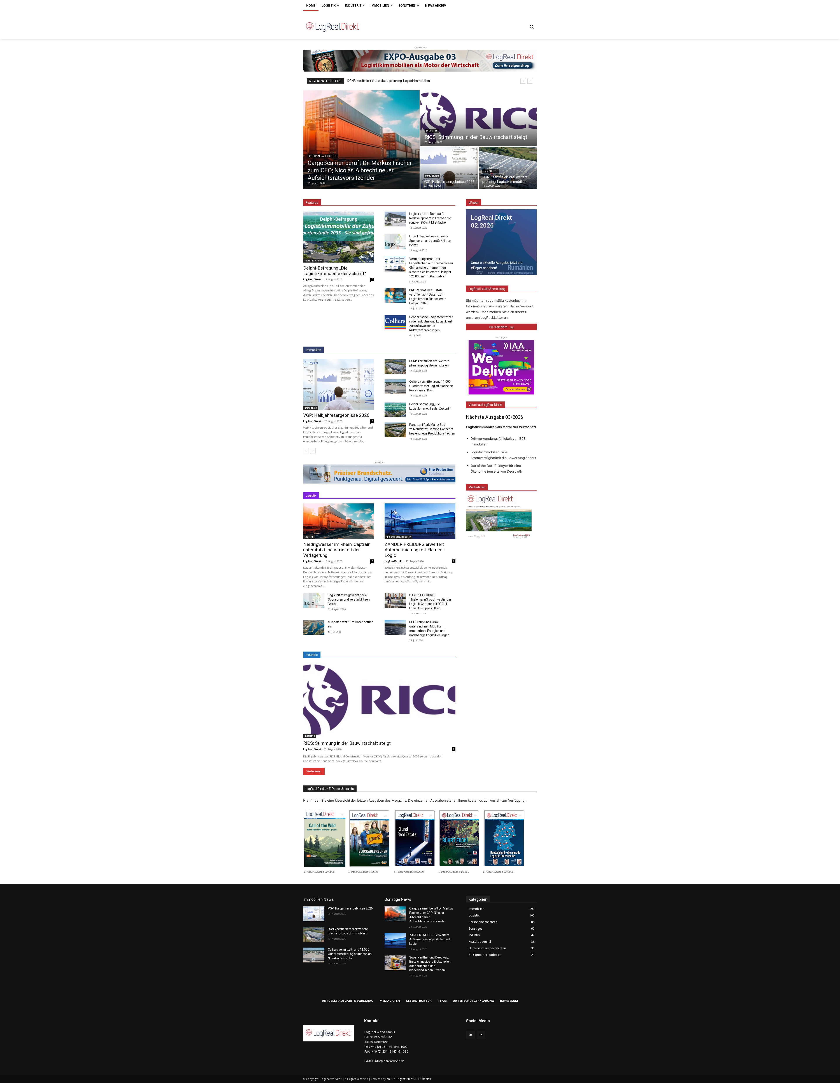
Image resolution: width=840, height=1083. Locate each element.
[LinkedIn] (481, 1035)
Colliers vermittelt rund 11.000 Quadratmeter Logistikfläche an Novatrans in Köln (431, 386)
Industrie (431, 131)
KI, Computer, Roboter (398, 536)
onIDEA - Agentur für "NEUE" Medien (409, 1079)
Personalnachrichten (322, 156)
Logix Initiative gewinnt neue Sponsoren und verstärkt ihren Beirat (430, 241)
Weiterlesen (313, 771)
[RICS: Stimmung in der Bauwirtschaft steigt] (478, 118)
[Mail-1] (470, 1035)
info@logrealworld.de (389, 1061)
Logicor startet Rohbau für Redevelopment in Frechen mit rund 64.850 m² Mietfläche (430, 218)
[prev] (523, 81)
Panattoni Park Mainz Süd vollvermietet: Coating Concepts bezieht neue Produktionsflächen (432, 429)
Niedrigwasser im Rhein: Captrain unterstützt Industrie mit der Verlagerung (337, 550)
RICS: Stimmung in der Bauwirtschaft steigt (347, 743)
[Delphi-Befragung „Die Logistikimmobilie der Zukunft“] (338, 237)
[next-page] (313, 451)
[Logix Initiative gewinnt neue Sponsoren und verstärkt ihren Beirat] (395, 241)
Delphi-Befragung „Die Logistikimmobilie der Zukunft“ (334, 270)
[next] (530, 81)
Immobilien (432, 176)
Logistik (308, 536)
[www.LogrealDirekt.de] (338, 27)
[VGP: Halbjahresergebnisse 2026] (449, 168)
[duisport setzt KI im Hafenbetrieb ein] (313, 627)
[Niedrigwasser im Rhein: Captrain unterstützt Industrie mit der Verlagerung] (338, 521)
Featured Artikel (313, 260)
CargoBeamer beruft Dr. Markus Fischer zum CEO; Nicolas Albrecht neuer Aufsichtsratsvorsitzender (421, 81)
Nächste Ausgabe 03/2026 (494, 417)
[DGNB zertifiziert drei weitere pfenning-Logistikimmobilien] (508, 168)
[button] (531, 26)
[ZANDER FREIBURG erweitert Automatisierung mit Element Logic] (420, 521)
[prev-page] (306, 451)
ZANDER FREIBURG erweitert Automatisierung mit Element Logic (414, 550)
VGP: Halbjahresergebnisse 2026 (336, 415)
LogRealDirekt (312, 279)
